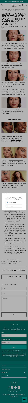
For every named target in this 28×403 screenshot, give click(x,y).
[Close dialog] (24, 194)
